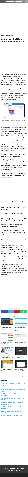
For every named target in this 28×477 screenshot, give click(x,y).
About (6, 468)
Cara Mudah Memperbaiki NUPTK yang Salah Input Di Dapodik (20, 329)
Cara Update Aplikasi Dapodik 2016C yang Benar (7, 356)
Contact (12, 468)
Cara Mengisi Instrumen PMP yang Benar (6, 370)
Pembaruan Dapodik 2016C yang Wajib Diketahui (20, 370)
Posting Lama (23, 376)
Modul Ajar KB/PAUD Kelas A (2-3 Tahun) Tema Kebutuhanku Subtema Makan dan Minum (13, 389)
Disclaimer (11, 470)
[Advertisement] (14, 19)
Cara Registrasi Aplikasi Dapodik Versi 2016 (6, 328)
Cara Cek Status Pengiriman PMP (20, 343)
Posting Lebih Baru (6, 376)
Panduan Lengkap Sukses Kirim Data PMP (20, 356)
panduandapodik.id (14, 2)
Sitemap (18, 470)
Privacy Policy (19, 468)
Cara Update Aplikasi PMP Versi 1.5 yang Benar (6, 343)
